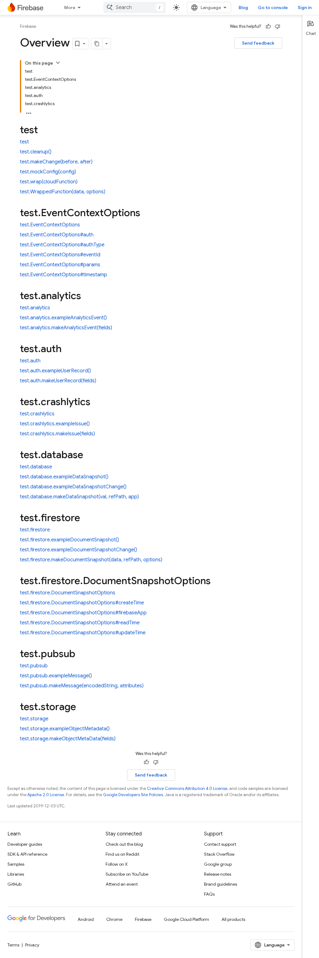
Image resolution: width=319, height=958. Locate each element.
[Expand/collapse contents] (58, 62)
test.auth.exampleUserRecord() (55, 371)
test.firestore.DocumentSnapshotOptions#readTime (80, 623)
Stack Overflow (219, 854)
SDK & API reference (27, 854)
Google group (218, 864)
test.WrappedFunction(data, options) (62, 192)
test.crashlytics (37, 414)
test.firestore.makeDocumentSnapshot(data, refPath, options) (91, 560)
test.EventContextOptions (50, 225)
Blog (243, 7)
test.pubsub (34, 666)
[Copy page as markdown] (96, 43)
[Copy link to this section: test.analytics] (87, 296)
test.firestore (35, 530)
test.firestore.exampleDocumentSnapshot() (69, 540)
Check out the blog (124, 844)
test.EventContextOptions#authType (62, 245)
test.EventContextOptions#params (60, 265)
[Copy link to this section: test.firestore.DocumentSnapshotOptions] (217, 581)
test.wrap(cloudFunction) (49, 182)
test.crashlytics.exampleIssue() (55, 424)
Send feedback (258, 43)
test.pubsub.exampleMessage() (56, 676)
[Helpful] (268, 26)
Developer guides (24, 844)
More (69, 7)
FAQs (209, 894)
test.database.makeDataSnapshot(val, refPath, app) (79, 497)
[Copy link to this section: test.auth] (68, 349)
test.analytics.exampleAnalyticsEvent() (63, 318)
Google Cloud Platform (186, 919)
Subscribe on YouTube (127, 874)
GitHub (14, 884)
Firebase (28, 26)
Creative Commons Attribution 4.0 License (187, 788)
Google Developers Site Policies (133, 794)
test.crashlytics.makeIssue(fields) (57, 434)
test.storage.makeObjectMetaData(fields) (68, 739)
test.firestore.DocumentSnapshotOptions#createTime (82, 603)
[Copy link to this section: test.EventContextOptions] (146, 213)
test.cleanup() (35, 152)
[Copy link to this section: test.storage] (82, 707)
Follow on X (117, 864)
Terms (13, 944)
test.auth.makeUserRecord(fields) (58, 381)
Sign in (305, 7)
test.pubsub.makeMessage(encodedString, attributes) (82, 686)
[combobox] (134, 7)
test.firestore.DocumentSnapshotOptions (67, 593)
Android (86, 919)
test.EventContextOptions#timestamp (63, 275)
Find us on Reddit (122, 854)
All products (233, 919)
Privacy (32, 944)
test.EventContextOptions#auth (56, 235)
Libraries (15, 874)
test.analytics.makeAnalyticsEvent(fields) (66, 328)
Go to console (273, 7)
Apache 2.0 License (45, 794)
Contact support (220, 844)
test (24, 142)
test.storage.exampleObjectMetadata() (65, 729)
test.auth (30, 361)
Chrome (114, 919)
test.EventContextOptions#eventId (60, 255)
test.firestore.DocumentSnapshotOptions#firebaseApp (83, 613)
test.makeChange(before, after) (56, 162)
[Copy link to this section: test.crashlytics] (96, 402)
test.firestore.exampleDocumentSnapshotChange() (78, 550)
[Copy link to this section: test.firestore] (86, 518)
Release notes (217, 874)
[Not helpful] (277, 26)
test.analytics (35, 308)
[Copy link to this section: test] (44, 130)
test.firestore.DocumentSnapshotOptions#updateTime (82, 633)
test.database (36, 467)
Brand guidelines (220, 884)
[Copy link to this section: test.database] (89, 455)
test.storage (34, 719)
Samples (15, 864)
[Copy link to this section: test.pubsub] (81, 654)
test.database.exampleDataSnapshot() (64, 477)
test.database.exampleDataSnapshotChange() (73, 487)
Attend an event (122, 884)
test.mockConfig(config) (48, 172)
